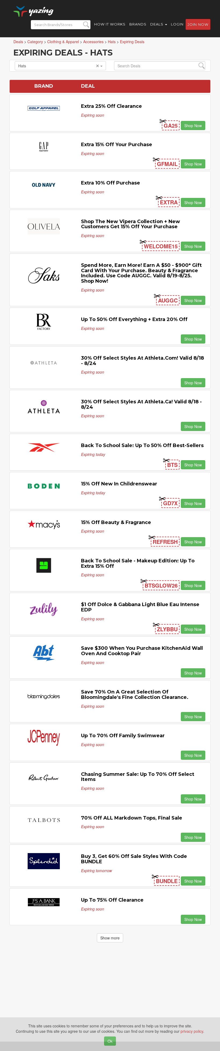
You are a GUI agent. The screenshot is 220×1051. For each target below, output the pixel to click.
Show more (110, 938)
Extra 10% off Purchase (110, 183)
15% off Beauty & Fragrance (116, 522)
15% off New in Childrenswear (119, 484)
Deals (157, 24)
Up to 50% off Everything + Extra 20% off (134, 319)
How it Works (110, 24)
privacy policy (192, 1031)
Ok (110, 1041)
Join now (198, 24)
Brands (137, 24)
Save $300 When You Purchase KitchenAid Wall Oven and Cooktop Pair (142, 651)
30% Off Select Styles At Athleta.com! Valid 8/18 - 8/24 (142, 360)
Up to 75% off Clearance (112, 900)
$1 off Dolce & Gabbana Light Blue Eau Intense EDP (140, 607)
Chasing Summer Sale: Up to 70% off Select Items (137, 777)
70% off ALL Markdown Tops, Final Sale (131, 818)
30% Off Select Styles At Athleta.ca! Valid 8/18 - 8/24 (141, 404)
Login (177, 24)
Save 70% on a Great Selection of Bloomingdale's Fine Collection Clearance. (134, 694)
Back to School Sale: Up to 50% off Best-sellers (142, 445)
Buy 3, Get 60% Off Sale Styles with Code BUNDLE (134, 859)
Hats (22, 65)
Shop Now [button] (193, 125)
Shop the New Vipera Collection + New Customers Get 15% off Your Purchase (130, 224)
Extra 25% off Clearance (111, 106)
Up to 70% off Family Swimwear (123, 736)
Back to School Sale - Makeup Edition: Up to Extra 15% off (138, 563)
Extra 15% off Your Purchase (116, 144)
